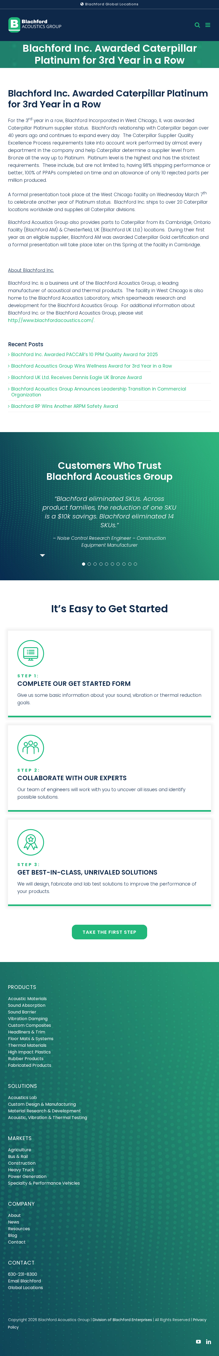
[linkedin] (208, 1343)
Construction (22, 1165)
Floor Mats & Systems (30, 1040)
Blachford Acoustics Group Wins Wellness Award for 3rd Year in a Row (91, 366)
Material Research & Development (44, 1113)
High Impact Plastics (29, 1054)
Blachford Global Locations (111, 4)
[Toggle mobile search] (197, 25)
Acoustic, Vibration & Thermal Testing (47, 1119)
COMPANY (21, 1205)
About (14, 1217)
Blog (12, 1237)
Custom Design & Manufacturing (42, 1106)
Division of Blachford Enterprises (122, 1321)
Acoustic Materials (27, 1000)
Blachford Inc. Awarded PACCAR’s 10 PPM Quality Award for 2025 (84, 354)
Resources (19, 1231)
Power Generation (27, 1178)
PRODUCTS (22, 989)
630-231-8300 (22, 1276)
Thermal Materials (27, 1047)
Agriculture (19, 1152)
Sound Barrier (22, 1014)
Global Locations (25, 1289)
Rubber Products (26, 1060)
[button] (83, 566)
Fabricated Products (29, 1067)
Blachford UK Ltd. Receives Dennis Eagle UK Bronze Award (76, 377)
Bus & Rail (18, 1158)
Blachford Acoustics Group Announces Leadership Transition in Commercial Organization (98, 392)
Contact (17, 1244)
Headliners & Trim (26, 1034)
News (13, 1224)
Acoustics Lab (22, 1099)
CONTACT (21, 1264)
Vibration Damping (28, 1020)
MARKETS (20, 1140)
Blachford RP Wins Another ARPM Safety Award (64, 406)
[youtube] (198, 1343)
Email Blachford (24, 1283)
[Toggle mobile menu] (208, 25)
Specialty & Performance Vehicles (44, 1185)
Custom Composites (29, 1027)
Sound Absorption (26, 1007)
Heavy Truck (21, 1172)
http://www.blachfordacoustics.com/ (51, 320)
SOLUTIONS (22, 1088)
